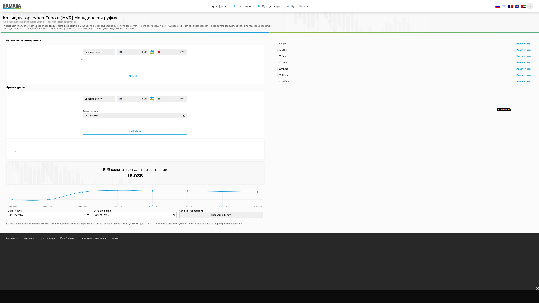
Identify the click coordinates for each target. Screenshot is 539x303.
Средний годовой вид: (191, 210)
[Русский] (497, 6)
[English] (517, 6)
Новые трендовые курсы (92, 238)
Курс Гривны (67, 238)
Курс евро (8, 21)
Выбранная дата (90, 111)
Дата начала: (15, 210)
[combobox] (133, 52)
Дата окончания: (103, 210)
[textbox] (133, 52)
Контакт (116, 238)
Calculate (135, 76)
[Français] (510, 6)
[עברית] (504, 6)
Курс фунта (12, 238)
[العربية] (523, 6)
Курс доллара (47, 238)
